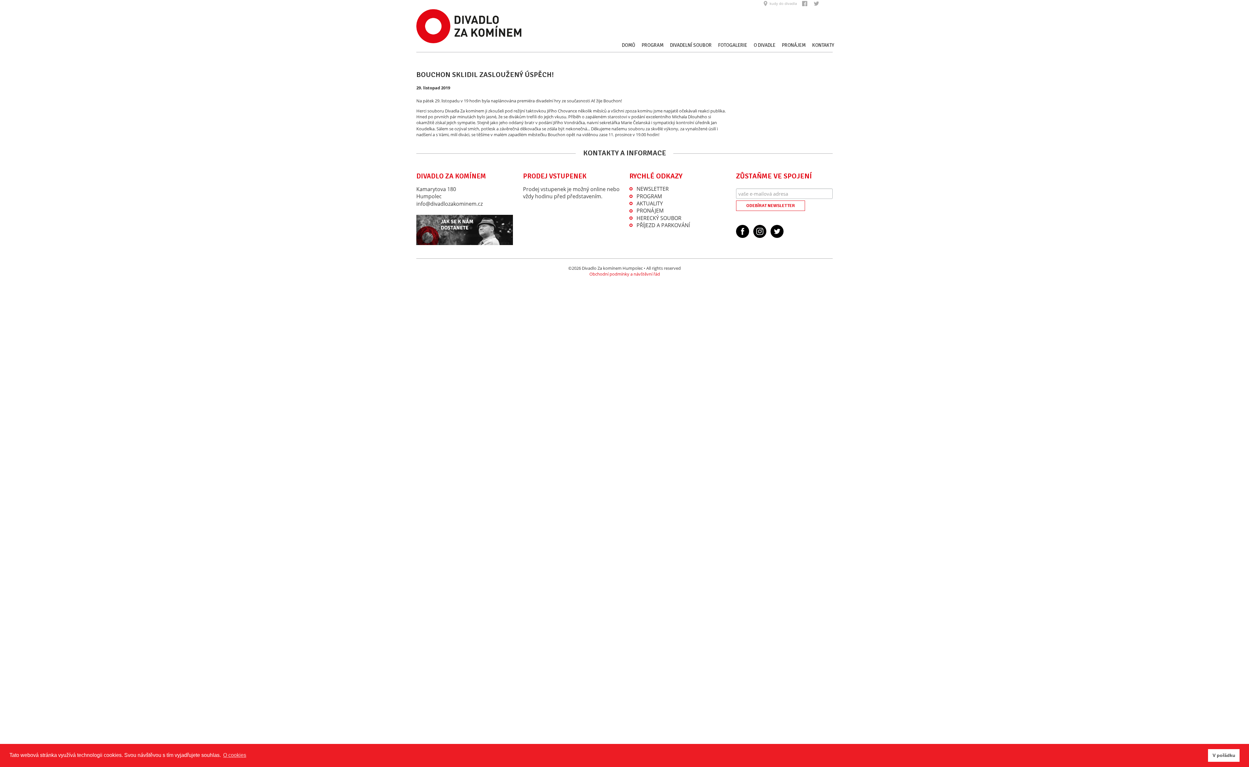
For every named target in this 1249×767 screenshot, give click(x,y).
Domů (628, 45)
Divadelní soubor (691, 45)
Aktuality (650, 203)
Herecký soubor (659, 218)
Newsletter (653, 188)
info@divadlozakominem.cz (449, 203)
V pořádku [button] (1224, 755)
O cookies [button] (234, 755)
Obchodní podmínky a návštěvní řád (624, 274)
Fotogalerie (732, 45)
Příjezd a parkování (663, 225)
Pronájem (794, 45)
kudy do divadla (783, 3)
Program (653, 45)
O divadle (764, 45)
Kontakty (823, 45)
